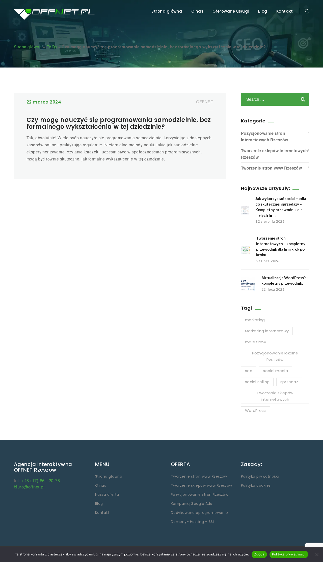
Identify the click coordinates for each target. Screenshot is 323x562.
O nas (197, 11)
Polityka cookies (256, 485)
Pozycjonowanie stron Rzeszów (199, 494)
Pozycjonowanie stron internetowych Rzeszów (264, 136)
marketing (255, 319)
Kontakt (284, 11)
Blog (262, 11)
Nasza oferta (107, 494)
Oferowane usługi (230, 11)
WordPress (255, 410)
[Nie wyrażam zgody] (316, 554)
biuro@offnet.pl (29, 486)
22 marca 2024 (43, 102)
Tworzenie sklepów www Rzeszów (201, 485)
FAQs (51, 47)
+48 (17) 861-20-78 (40, 480)
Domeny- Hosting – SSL (192, 521)
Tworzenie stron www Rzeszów (271, 168)
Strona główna (166, 11)
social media (275, 370)
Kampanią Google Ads (191, 503)
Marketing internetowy (267, 331)
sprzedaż (289, 381)
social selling (257, 381)
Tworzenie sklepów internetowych (275, 396)
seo (248, 370)
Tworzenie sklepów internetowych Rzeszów (274, 154)
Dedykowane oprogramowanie (199, 512)
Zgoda (259, 554)
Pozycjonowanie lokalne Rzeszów (275, 356)
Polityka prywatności (260, 476)
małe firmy (255, 342)
